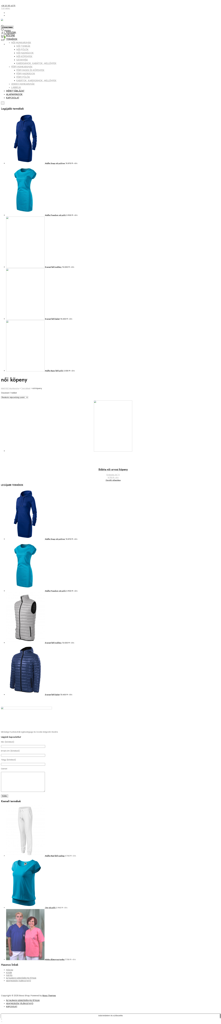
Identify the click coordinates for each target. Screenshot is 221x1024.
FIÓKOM (9, 970)
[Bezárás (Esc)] (218, 3)
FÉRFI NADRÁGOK (25, 73)
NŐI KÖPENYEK (24, 56)
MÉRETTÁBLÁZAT (15, 91)
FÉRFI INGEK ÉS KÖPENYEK (30, 70)
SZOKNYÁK (22, 60)
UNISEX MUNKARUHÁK (23, 84)
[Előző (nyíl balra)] (4, 512)
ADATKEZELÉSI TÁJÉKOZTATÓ (18, 980)
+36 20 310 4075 (8, 5)
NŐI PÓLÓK (22, 49)
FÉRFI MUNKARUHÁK (21, 66)
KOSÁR (9, 972)
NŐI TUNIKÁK (23, 46)
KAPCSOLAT (12, 97)
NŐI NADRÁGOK (25, 53)
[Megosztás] (212, 3)
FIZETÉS (9, 975)
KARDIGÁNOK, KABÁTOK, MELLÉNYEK (36, 63)
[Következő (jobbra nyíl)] (216, 512)
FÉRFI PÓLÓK (23, 77)
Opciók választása (113, 480)
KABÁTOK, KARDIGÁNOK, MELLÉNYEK (36, 80)
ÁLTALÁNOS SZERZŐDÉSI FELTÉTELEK (21, 978)
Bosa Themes (49, 995)
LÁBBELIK (16, 87)
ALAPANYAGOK (14, 94)
